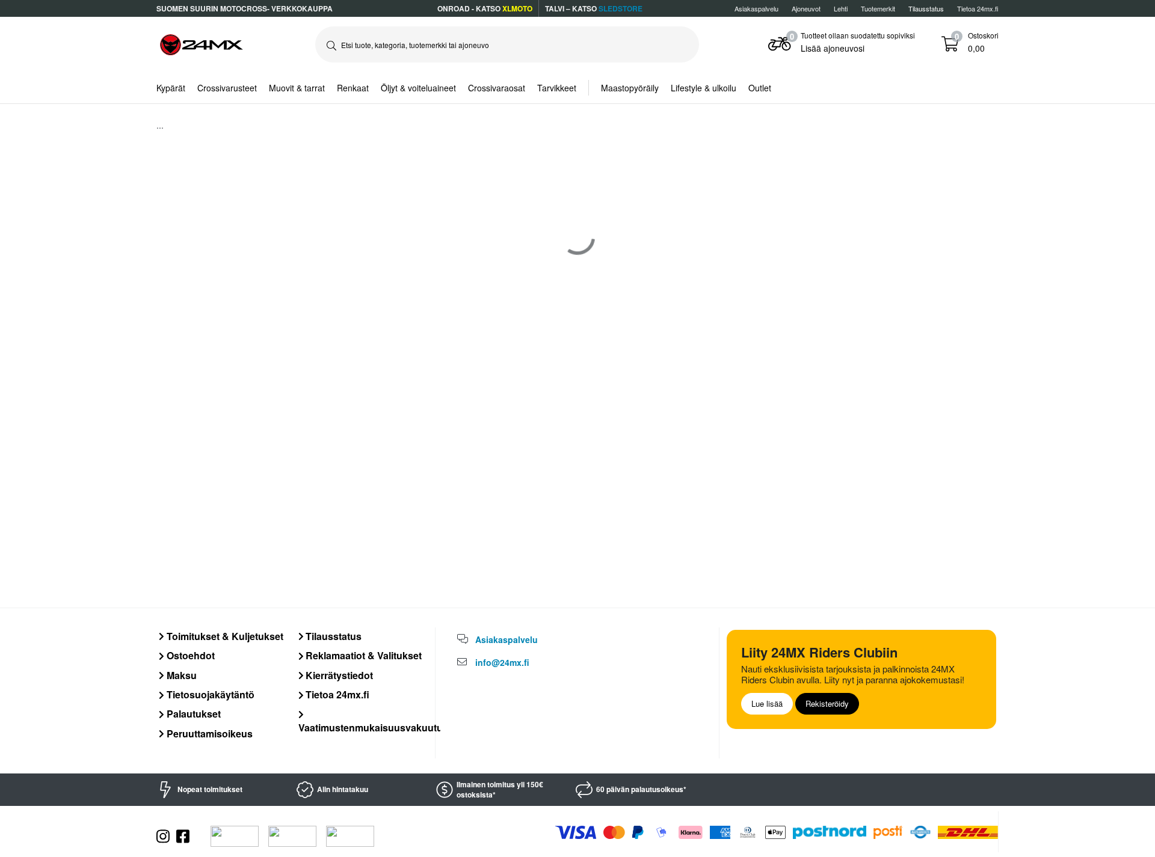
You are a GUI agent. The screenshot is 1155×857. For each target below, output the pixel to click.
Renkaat (353, 88)
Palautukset (192, 714)
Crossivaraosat (496, 88)
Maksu (180, 675)
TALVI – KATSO (593, 8)
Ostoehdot (189, 655)
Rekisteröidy (827, 703)
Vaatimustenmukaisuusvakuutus (373, 727)
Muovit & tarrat (297, 88)
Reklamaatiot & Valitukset (362, 655)
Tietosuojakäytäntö (209, 694)
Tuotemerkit (878, 8)
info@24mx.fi (502, 662)
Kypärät (170, 88)
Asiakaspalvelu (756, 8)
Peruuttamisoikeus (208, 733)
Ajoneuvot (806, 8)
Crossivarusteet (227, 88)
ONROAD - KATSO (484, 8)
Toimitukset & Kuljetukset (223, 636)
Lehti (841, 8)
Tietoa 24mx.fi (978, 8)
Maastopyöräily (630, 88)
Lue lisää (767, 703)
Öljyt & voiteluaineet (418, 88)
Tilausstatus (332, 636)
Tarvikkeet (556, 88)
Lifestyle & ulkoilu (703, 88)
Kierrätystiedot (338, 675)
